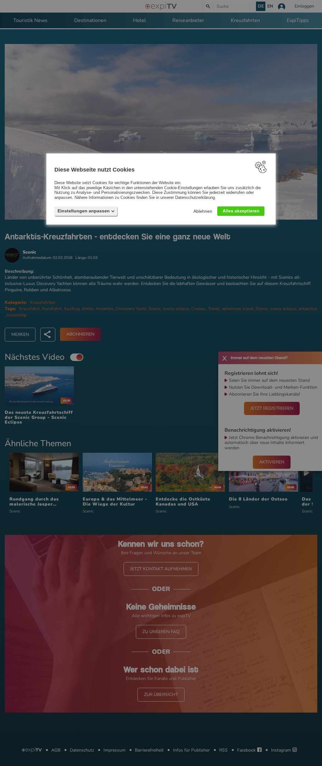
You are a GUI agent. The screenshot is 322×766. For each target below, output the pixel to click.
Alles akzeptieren (241, 210)
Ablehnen (202, 210)
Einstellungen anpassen (84, 210)
